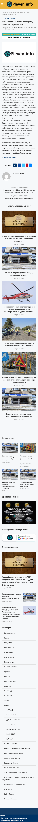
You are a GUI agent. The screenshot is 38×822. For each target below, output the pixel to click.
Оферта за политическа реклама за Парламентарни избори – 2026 (13, 819)
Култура (7, 672)
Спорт (6, 705)
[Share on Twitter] (23, 165)
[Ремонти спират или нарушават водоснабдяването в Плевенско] (19, 399)
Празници (8, 789)
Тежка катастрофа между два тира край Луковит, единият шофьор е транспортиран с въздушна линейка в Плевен (11, 613)
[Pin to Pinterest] (27, 165)
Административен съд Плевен (15, 773)
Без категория (9, 633)
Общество (8, 643)
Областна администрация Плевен (17, 749)
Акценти (7, 686)
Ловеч (6, 700)
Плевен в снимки (11, 744)
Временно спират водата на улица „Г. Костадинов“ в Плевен (11, 596)
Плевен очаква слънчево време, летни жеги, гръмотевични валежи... (19, 511)
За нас (2, 816)
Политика (8, 696)
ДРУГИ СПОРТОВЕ (13, 720)
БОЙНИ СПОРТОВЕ (13, 729)
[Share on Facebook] (19, 165)
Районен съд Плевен (12, 768)
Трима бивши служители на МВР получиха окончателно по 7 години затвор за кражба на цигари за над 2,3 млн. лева (17, 581)
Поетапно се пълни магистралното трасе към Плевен (27, 484)
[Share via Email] (30, 165)
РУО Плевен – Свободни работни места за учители (18, 778)
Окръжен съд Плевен (12, 758)
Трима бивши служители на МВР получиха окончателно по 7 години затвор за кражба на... (19, 238)
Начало (4, 12)
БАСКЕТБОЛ (11, 715)
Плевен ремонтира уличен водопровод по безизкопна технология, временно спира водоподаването (19, 380)
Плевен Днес (9, 691)
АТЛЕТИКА (10, 724)
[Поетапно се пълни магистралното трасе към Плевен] (28, 474)
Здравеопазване (10, 681)
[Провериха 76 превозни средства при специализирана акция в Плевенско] (19, 329)
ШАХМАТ (9, 739)
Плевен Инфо (18, 27)
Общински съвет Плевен (13, 753)
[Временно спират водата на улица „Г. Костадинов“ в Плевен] (19, 258)
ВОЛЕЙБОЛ (10, 734)
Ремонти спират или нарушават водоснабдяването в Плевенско (8, 485)
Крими (6, 638)
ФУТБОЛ (9, 710)
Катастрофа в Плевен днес (14, 784)
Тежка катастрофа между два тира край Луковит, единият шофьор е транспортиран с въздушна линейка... (19, 309)
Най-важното (9, 657)
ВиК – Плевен (9, 794)
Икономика (8, 652)
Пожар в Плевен (10, 799)
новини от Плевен (9, 157)
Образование (9, 648)
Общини (7, 676)
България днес (9, 662)
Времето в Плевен (11, 763)
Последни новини (11, 667)
